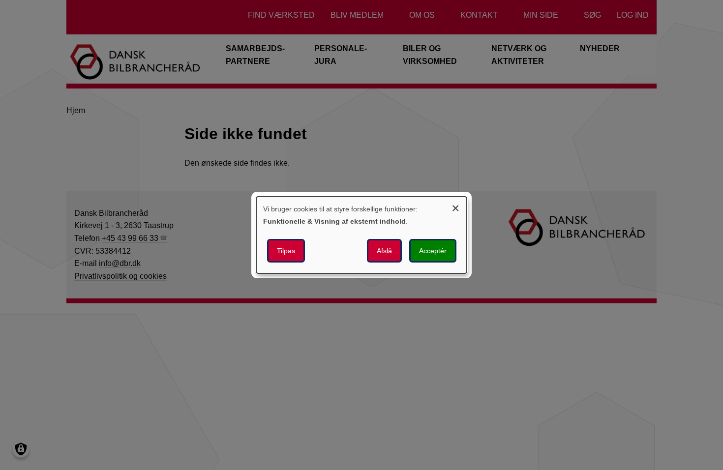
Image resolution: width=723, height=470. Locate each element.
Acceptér (433, 251)
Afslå (384, 251)
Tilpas (286, 251)
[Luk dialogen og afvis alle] (455, 207)
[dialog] (361, 235)
